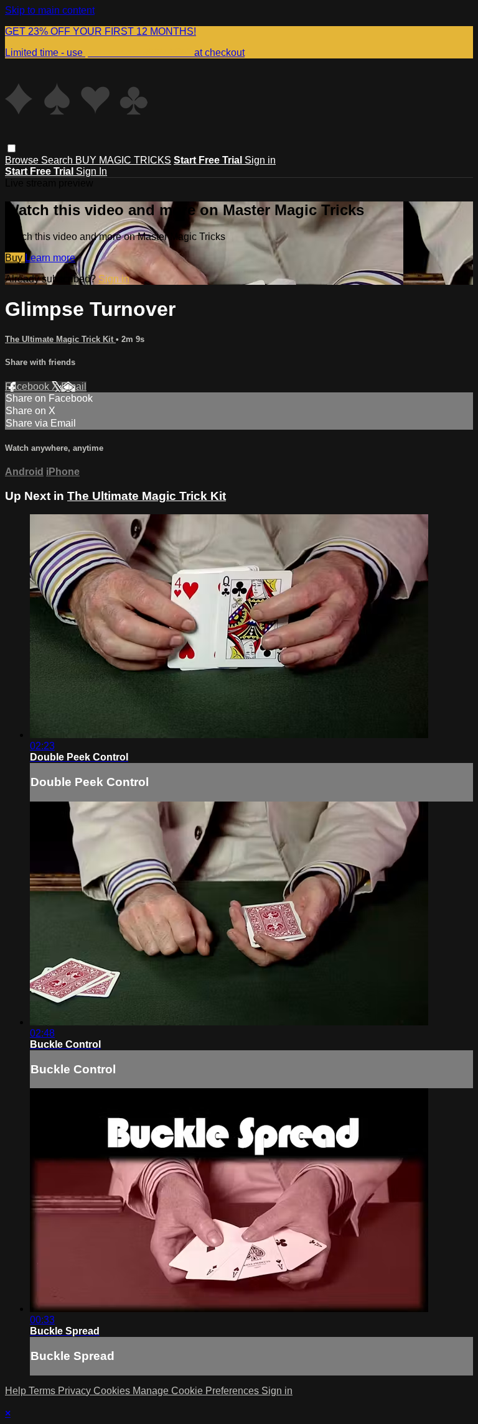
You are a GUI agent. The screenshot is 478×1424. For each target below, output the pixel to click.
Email (74, 386)
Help (17, 1390)
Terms (43, 1390)
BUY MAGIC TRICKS (123, 160)
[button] (11, 148)
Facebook (28, 386)
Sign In (91, 171)
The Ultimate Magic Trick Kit (60, 339)
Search (58, 160)
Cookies (113, 1390)
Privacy (75, 1390)
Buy (15, 257)
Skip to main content (50, 10)
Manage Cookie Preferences (197, 1390)
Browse (23, 160)
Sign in (260, 160)
